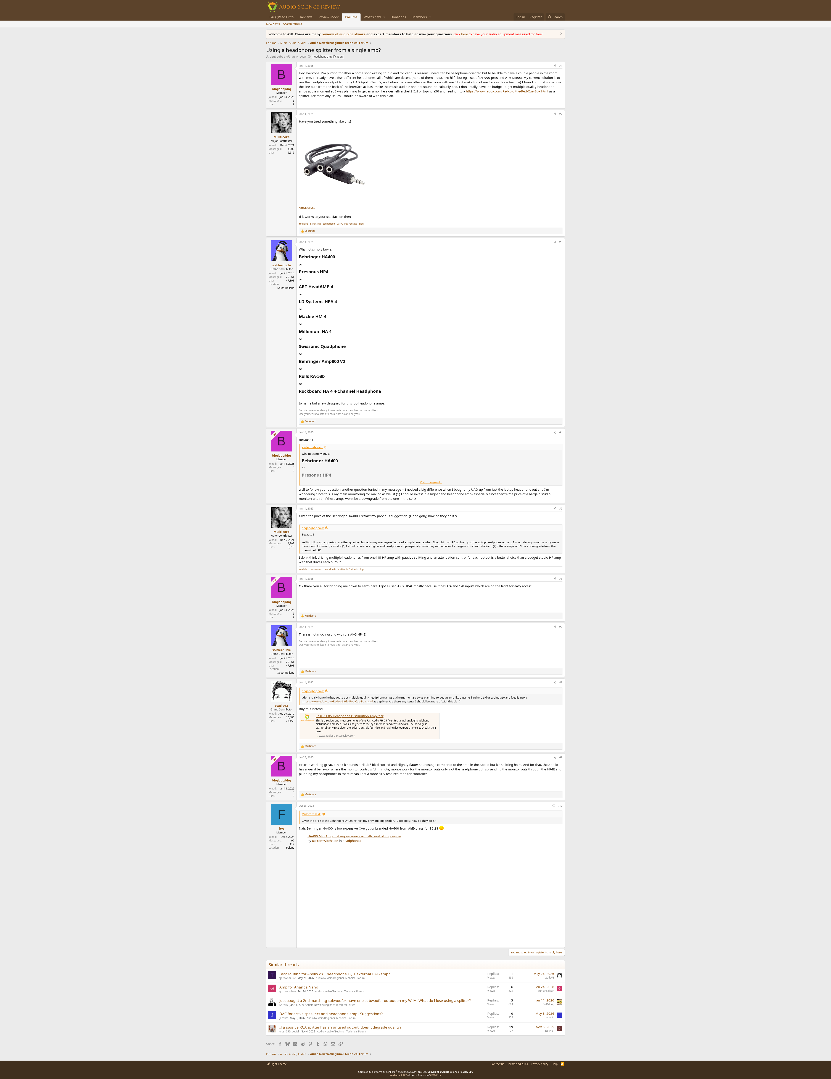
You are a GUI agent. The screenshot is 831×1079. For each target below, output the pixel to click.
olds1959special (289, 1031)
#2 (560, 114)
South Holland (285, 288)
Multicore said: (311, 814)
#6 (560, 579)
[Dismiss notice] (560, 34)
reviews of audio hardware (344, 34)
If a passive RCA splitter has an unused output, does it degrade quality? (340, 1027)
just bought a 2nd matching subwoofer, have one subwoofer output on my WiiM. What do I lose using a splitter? (375, 1000)
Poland (290, 847)
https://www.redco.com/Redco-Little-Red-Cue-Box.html (507, 91)
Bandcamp (315, 223)
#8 (560, 682)
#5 (560, 508)
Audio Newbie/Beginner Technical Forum (340, 978)
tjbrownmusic (287, 978)
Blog (361, 223)
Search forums (292, 24)
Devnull (549, 1031)
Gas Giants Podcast (347, 223)
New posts (273, 24)
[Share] (555, 65)
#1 (560, 66)
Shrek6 (283, 1005)
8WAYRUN (435, 1075)
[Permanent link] (337, 257)
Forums (351, 17)
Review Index (329, 17)
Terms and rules (517, 1064)
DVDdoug (548, 1004)
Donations (398, 17)
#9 (560, 757)
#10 (560, 805)
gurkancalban (287, 991)
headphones (352, 840)
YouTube (303, 223)
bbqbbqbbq (277, 56)
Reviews (306, 17)
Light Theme (278, 1064)
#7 (560, 627)
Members (419, 17)
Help (555, 1064)
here (465, 34)
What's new (372, 17)
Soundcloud (329, 223)
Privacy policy (539, 1064)
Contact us (497, 1064)
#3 (560, 242)
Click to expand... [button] (431, 482)
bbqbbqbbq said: (313, 528)
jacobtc (283, 1018)
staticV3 (549, 977)
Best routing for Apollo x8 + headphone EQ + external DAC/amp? (334, 973)
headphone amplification (328, 56)
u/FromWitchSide (325, 840)
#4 (560, 432)
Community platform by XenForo (392, 1071)
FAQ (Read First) (281, 17)
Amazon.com (309, 207)
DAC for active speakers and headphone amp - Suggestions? (331, 1013)
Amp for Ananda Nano (298, 987)
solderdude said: (312, 447)
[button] (384, 17)
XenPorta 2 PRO (399, 1075)
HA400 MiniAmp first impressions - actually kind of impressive (354, 836)
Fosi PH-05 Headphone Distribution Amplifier (349, 716)
